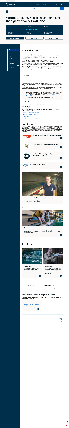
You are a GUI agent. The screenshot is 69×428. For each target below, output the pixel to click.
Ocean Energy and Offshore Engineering (32, 118)
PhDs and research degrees (53, 8)
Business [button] (50, 4)
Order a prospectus (33, 38)
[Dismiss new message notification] (67, 421)
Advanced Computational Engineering (31, 112)
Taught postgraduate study (41, 8)
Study (7, 8)
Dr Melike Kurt (25, 104)
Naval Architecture (27, 116)
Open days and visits (53, 38)
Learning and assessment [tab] (11, 59)
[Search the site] (61, 4)
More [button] (62, 8)
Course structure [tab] (12, 54)
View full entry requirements (32, 29)
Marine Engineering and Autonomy (31, 114)
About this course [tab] (13, 49)
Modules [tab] (10, 56)
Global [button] (56, 4)
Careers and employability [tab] (11, 62)
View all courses (17, 8)
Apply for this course (14, 38)
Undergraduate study (31, 8)
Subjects (23, 8)
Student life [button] (38, 4)
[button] (42, 184)
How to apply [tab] (11, 67)
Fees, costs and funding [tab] (14, 65)
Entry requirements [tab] (13, 51)
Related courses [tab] (12, 69)
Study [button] (32, 4)
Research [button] (44, 4)
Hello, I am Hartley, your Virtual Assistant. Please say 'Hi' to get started (58, 423)
